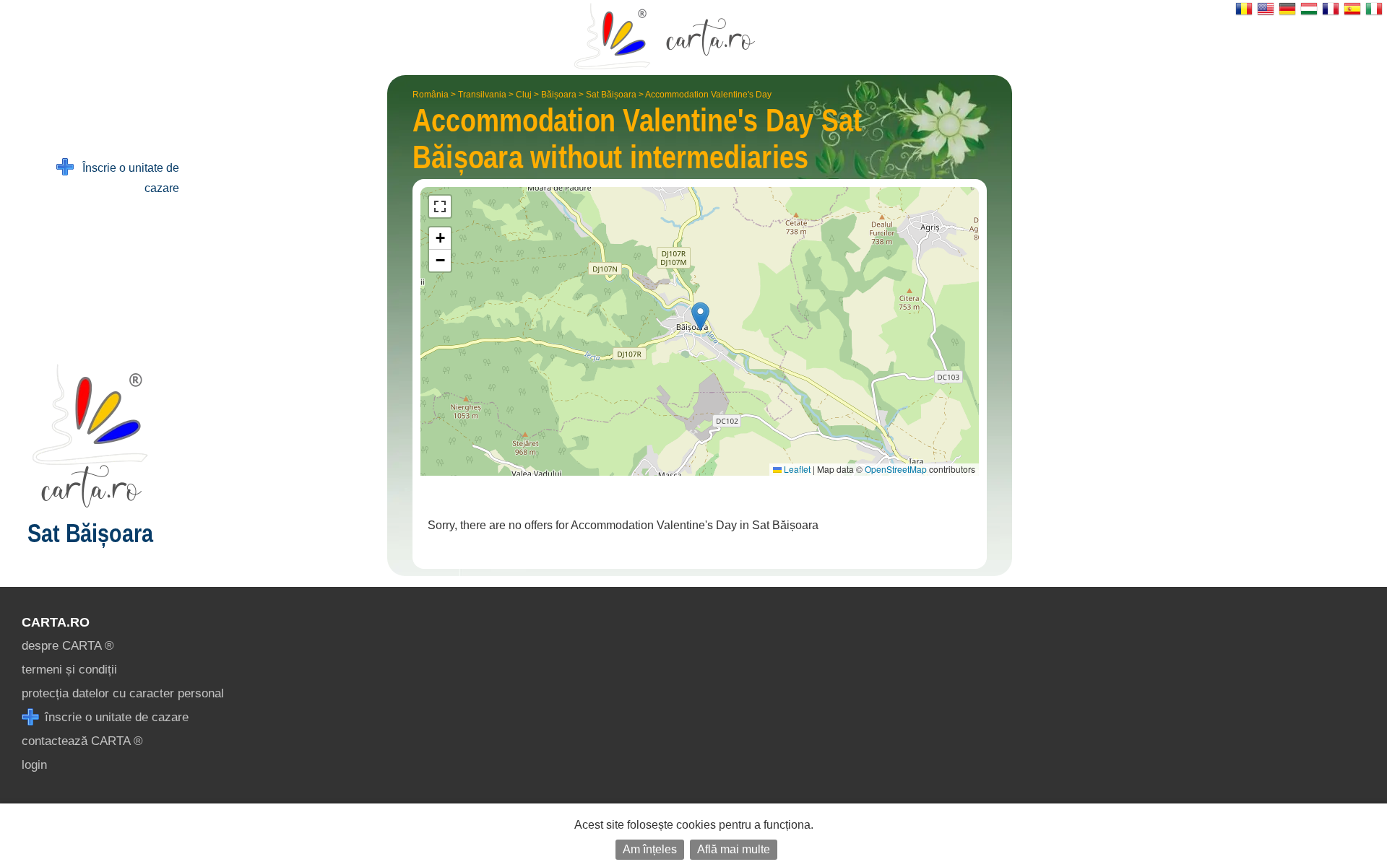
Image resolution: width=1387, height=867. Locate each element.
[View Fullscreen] (440, 206)
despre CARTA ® (68, 646)
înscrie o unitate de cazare (115, 717)
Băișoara (558, 95)
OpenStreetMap (896, 469)
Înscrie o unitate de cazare (126, 178)
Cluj (524, 95)
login (34, 765)
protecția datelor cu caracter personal (123, 693)
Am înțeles (650, 849)
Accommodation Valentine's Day (708, 95)
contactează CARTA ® (82, 741)
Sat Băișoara (611, 95)
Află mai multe (733, 849)
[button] (700, 316)
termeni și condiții (69, 669)
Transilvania (482, 95)
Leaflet (796, 469)
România (430, 95)
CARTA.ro (56, 622)
